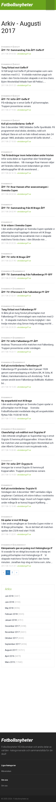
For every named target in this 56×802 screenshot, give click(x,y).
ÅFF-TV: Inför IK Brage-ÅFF (15, 257)
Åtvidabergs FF (6, 47)
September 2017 (16, 644)
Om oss (4, 786)
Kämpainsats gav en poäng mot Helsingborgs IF (26, 548)
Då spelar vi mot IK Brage (14, 520)
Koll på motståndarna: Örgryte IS (19, 488)
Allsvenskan (6, 771)
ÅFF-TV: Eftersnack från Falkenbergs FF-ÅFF (25, 292)
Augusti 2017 (15, 650)
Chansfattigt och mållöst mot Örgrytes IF (23, 432)
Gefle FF (17, 47)
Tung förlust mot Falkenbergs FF (18, 309)
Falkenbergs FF (19, 271)
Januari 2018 (14, 620)
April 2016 (13, 656)
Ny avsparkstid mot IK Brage (16, 400)
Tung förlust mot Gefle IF (14, 67)
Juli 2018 (12, 596)
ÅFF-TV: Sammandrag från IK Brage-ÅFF (23, 208)
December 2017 (15, 626)
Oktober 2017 (14, 638)
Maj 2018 (12, 608)
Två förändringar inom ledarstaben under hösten (27, 155)
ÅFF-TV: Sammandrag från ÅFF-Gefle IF (22, 50)
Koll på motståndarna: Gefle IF (17, 123)
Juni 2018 (12, 602)
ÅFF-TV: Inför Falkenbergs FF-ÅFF (19, 341)
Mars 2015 (14, 662)
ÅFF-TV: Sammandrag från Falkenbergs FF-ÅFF (26, 274)
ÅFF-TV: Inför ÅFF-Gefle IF (15, 99)
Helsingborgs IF (20, 429)
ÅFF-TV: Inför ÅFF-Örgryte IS (17, 464)
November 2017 (15, 632)
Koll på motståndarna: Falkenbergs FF (21, 365)
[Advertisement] (28, 699)
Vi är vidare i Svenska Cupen (16, 225)
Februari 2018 (14, 614)
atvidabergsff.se (24, 54)
